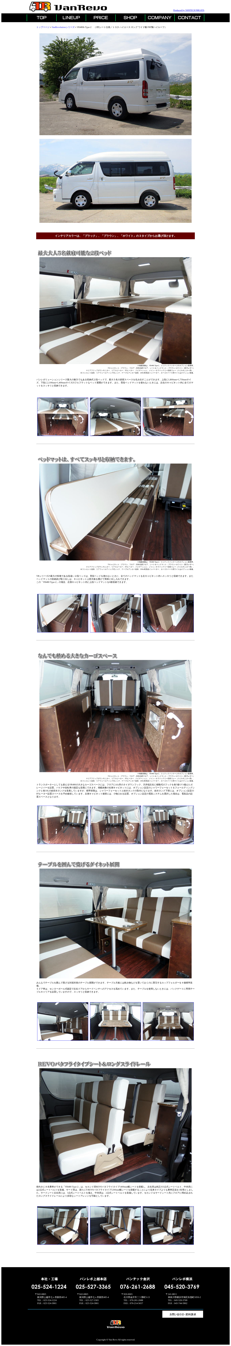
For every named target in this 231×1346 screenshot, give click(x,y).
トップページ (43, 27)
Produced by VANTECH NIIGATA (188, 10)
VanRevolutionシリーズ (63, 27)
